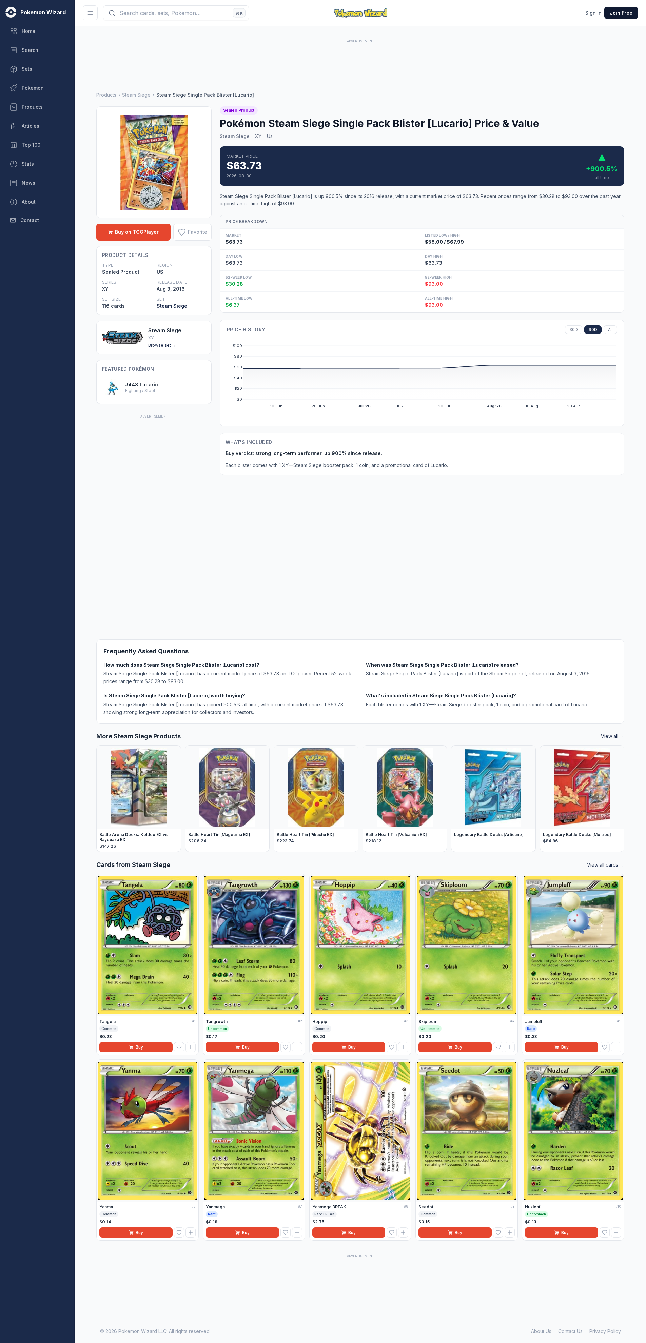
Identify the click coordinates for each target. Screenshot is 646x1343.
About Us (541, 1331)
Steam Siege (136, 95)
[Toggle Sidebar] (90, 12)
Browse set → (162, 345)
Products (106, 95)
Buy (139, 1047)
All (610, 329)
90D (593, 329)
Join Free (621, 13)
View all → (612, 736)
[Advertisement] (360, 60)
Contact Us (570, 1331)
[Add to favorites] (179, 1047)
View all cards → (605, 865)
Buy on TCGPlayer (137, 232)
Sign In (593, 13)
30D (573, 329)
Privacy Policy (605, 1331)
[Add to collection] (190, 1047)
